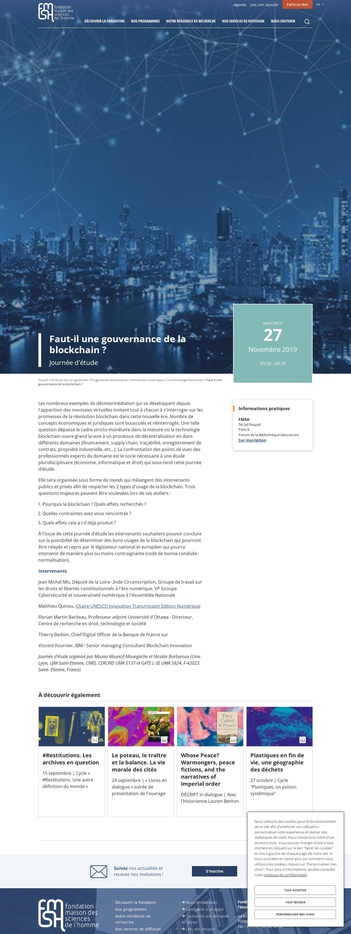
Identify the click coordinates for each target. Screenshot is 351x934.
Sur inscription (252, 440)
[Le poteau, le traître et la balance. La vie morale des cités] (141, 762)
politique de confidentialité (285, 874)
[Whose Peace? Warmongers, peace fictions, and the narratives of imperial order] (210, 762)
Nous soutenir (283, 21)
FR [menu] (318, 4)
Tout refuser (295, 902)
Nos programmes (145, 21)
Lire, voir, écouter (264, 4)
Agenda (240, 4)
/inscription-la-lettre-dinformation (214, 871)
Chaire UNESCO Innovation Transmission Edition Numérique (138, 606)
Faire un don (297, 4)
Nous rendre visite (201, 902)
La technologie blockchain (185, 380)
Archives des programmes (69, 380)
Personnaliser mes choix (295, 914)
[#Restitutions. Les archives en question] (72, 762)
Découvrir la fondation (104, 21)
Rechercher (307, 22)
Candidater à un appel (204, 909)
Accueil (43, 380)
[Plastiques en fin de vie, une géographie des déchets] (280, 762)
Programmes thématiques (109, 380)
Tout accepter (295, 890)
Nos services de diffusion (243, 21)
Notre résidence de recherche (191, 21)
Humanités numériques (147, 380)
